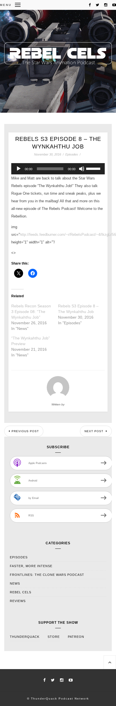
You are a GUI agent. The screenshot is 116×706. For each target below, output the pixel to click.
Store (54, 636)
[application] (58, 168)
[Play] (18, 169)
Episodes (71, 154)
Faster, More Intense (31, 566)
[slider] (94, 168)
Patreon (76, 636)
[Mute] (81, 169)
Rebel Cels (20, 592)
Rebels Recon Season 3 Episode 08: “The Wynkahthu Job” (31, 311)
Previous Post (25, 431)
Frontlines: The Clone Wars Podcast (47, 574)
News (15, 583)
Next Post (94, 431)
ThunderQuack (24, 636)
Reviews (18, 601)
